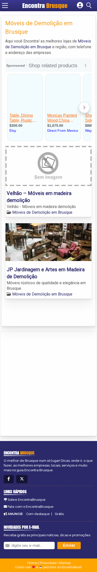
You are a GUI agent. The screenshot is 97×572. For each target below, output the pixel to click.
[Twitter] (22, 479)
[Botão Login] (80, 5)
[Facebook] (9, 479)
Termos (32, 563)
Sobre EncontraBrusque (27, 500)
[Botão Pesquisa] (90, 5)
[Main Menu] (5, 5)
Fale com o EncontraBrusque (30, 506)
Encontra (44, 5)
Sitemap (65, 563)
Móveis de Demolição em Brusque (42, 212)
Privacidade (48, 563)
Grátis (59, 514)
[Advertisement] (48, 383)
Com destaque (38, 514)
